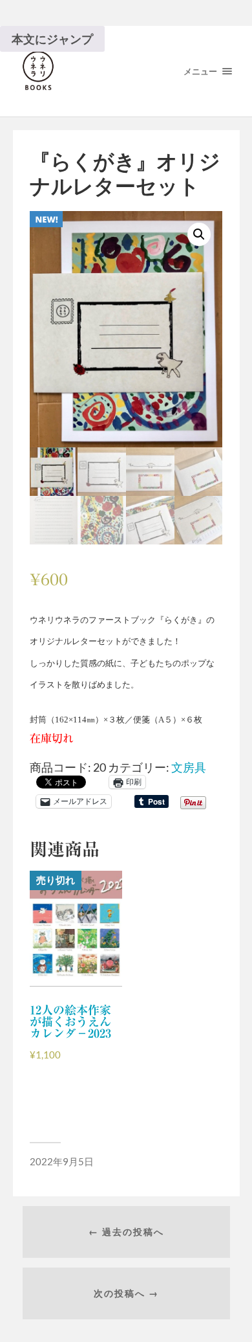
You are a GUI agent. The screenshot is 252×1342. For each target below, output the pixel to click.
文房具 (188, 767)
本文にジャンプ (52, 39)
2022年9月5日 (62, 1161)
